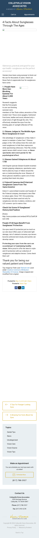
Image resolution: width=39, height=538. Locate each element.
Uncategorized (12, 440)
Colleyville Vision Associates (24, 523)
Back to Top (19, 532)
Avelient (29, 527)
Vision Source (12, 448)
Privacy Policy (11, 527)
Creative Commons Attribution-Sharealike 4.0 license (15, 271)
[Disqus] (19, 318)
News (9, 436)
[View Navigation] (3, 15)
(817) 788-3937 (22, 505)
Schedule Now (21, 475)
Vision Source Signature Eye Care (19, 516)
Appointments (29, 15)
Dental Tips (11, 432)
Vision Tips (23, 283)
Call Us (13, 15)
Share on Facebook (16, 287)
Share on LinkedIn (23, 287)
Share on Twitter (19, 287)
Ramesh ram (25, 268)
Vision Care (11, 444)
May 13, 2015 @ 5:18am (23, 281)
